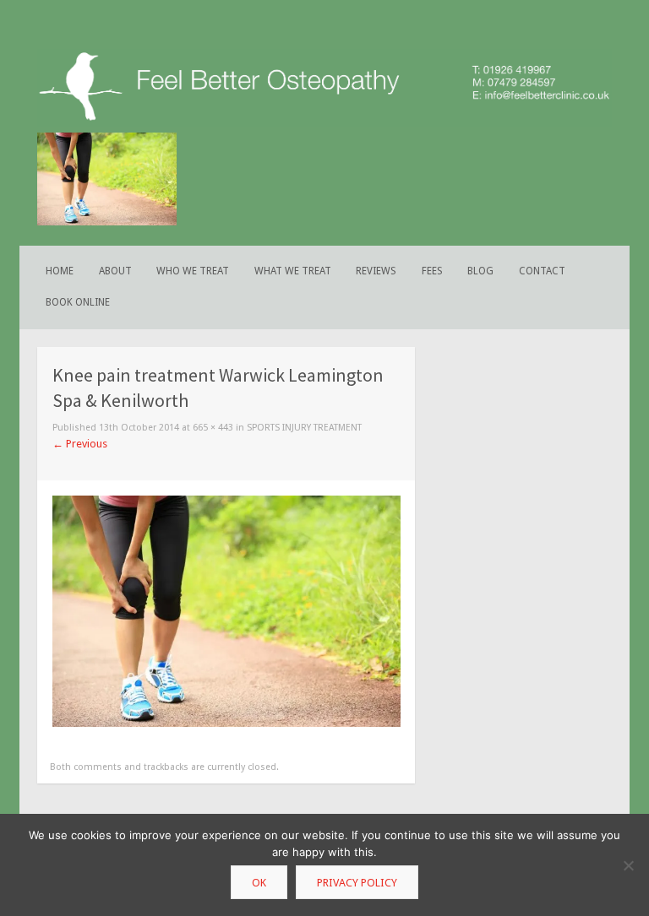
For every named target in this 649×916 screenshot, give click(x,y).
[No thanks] (627, 865)
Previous (79, 443)
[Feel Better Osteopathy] (324, 123)
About (115, 271)
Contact (542, 271)
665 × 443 (213, 427)
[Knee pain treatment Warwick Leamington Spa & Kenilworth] (226, 723)
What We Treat (292, 271)
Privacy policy (357, 882)
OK (259, 882)
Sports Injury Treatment (304, 427)
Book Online (78, 302)
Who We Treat (192, 271)
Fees (432, 271)
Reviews (376, 271)
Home (60, 271)
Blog (480, 271)
